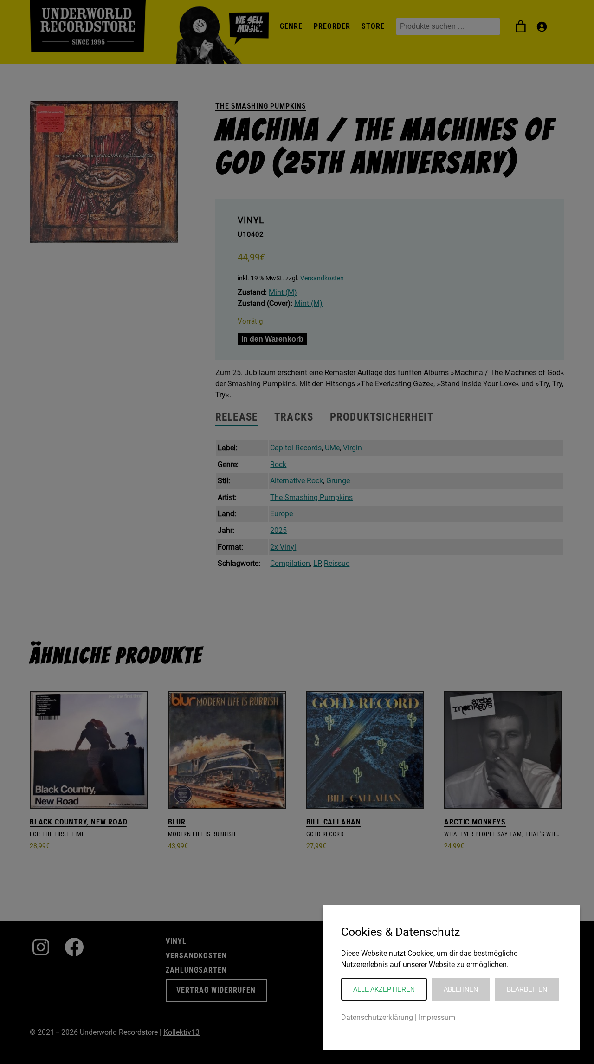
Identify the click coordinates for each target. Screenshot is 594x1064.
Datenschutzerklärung (377, 1017)
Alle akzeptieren (384, 989)
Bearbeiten (527, 989)
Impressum (437, 1017)
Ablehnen (461, 989)
